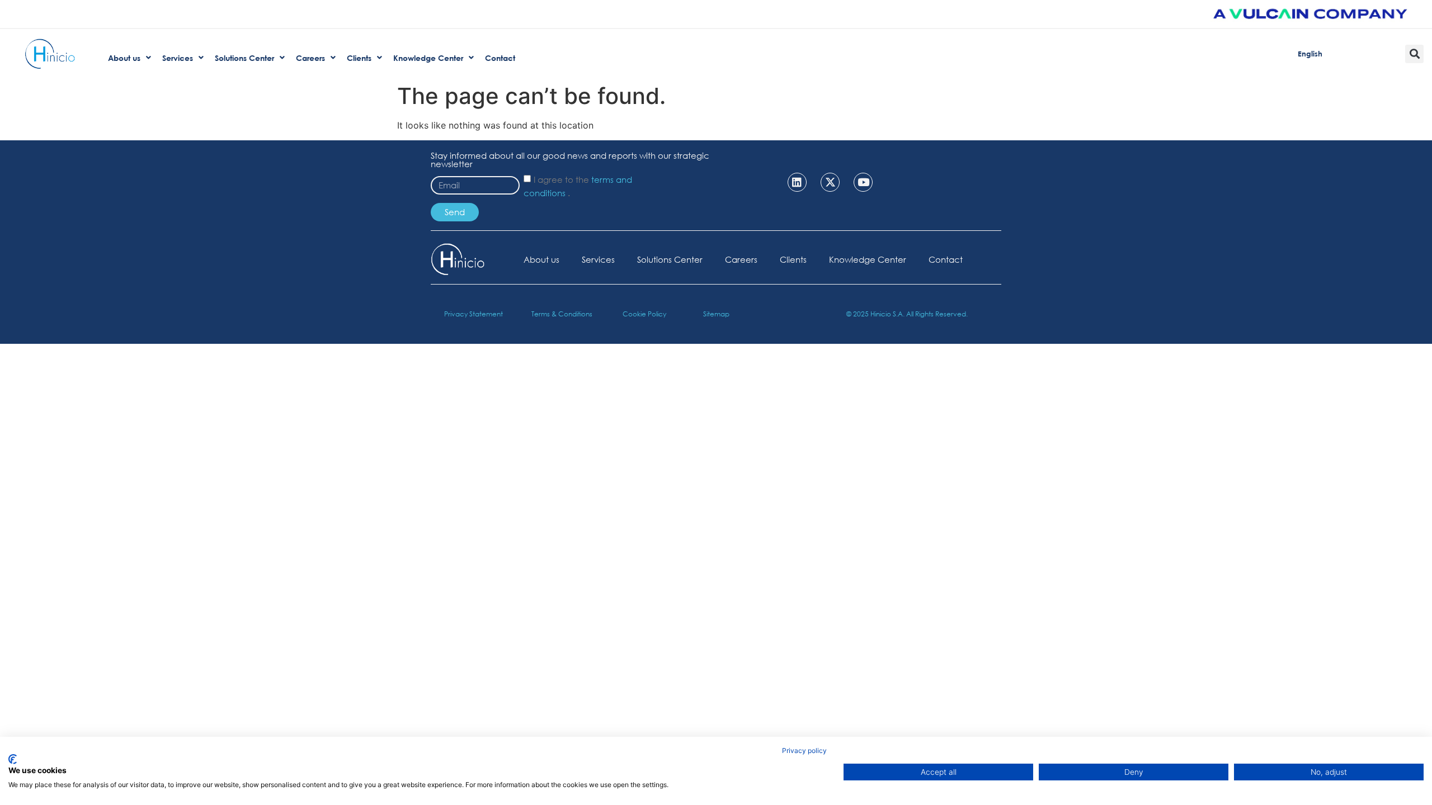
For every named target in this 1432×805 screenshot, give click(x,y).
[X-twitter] (830, 182)
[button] (1414, 54)
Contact (946, 259)
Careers (741, 259)
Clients (793, 259)
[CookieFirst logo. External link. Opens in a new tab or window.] (12, 759)
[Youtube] (863, 182)
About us (541, 259)
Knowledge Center (867, 259)
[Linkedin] (797, 182)
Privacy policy (804, 750)
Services (598, 259)
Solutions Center (670, 259)
